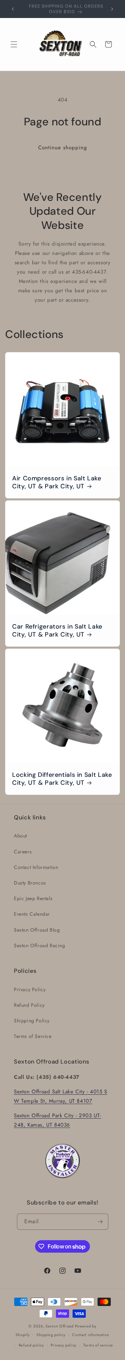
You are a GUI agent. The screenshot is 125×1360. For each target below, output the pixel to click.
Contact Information (36, 867)
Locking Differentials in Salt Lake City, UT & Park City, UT (62, 779)
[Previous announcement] (12, 9)
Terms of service (98, 1345)
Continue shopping (62, 147)
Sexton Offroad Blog (37, 929)
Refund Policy (29, 1005)
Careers (23, 851)
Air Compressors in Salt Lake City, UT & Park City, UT (56, 482)
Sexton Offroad (59, 1326)
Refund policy (31, 1345)
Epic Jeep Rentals (33, 898)
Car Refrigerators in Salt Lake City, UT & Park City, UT (57, 631)
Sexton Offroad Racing (39, 945)
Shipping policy (51, 1334)
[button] (14, 44)
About (20, 835)
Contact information (90, 1334)
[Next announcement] (112, 9)
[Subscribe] (100, 1222)
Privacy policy (63, 1345)
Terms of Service (33, 1036)
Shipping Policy (32, 1020)
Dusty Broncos (30, 882)
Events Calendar (32, 913)
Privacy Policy (29, 989)
